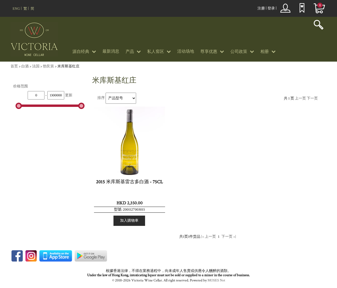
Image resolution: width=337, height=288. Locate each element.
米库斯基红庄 (68, 66)
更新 (68, 95)
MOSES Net (216, 280)
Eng (16, 8)
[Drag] (19, 106)
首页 (14, 66)
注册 (261, 8)
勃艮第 (48, 66)
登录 (271, 8)
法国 (35, 66)
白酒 (25, 66)
